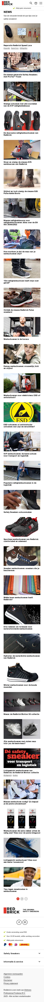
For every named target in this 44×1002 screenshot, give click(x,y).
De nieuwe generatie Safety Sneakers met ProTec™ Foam (20, 76)
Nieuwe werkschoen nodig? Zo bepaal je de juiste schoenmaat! (21, 803)
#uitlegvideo (23, 48)
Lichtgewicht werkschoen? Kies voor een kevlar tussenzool (20, 861)
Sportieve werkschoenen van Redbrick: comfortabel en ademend (21, 540)
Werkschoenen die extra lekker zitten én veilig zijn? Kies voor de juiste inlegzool (22, 832)
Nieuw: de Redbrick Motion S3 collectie (21, 714)
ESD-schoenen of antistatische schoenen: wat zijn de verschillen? (19, 426)
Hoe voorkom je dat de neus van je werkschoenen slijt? (19, 253)
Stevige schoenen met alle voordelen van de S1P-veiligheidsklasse (20, 105)
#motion (15, 775)
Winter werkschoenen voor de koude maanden (20, 686)
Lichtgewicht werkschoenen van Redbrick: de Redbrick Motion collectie (21, 772)
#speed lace (15, 48)
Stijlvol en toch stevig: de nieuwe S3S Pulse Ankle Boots (21, 192)
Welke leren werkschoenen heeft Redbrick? (18, 599)
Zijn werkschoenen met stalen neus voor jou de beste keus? (20, 742)
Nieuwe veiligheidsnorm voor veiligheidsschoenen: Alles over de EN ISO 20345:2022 (21, 223)
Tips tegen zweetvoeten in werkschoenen (16, 890)
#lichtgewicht (8, 775)
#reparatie (7, 48)
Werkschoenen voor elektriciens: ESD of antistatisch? (22, 396)
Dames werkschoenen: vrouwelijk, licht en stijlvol (21, 367)
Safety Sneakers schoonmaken (18, 512)
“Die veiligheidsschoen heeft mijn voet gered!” (21, 282)
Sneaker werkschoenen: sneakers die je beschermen (21, 569)
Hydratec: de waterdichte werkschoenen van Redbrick (22, 657)
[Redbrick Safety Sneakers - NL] (7, 3)
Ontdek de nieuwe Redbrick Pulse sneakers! (19, 311)
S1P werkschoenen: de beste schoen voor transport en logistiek (20, 455)
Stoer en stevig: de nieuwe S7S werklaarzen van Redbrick (17, 163)
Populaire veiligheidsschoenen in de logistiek (20, 484)
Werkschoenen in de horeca (16, 339)
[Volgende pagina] (26, 898)
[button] (31, 3)
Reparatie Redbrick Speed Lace (18, 45)
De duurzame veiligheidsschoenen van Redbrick (21, 134)
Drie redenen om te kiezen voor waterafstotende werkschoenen (18, 628)
